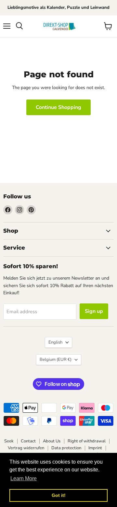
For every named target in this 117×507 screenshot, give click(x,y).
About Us (51, 441)
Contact (28, 441)
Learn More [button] (23, 478)
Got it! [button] (59, 495)
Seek (9, 441)
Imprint (95, 448)
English (55, 342)
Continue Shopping (58, 107)
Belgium (56, 359)
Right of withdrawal (87, 441)
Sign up (94, 311)
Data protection (66, 448)
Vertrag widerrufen (26, 448)
